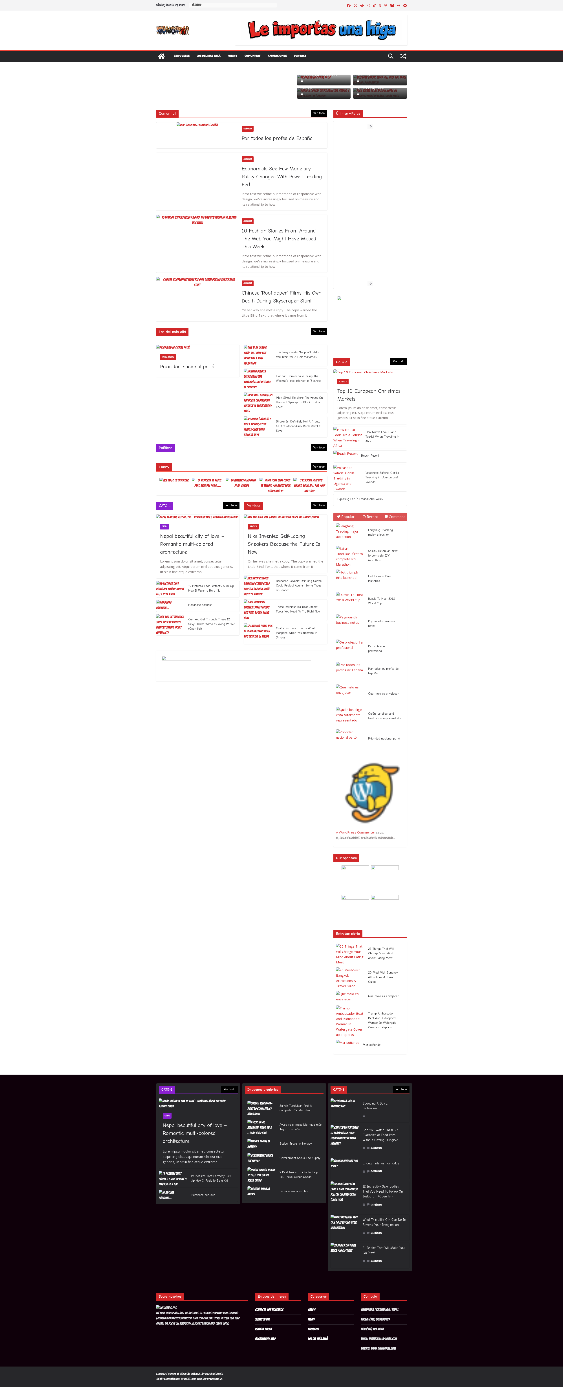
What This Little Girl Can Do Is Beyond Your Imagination (384, 1222)
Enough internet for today (381, 1163)
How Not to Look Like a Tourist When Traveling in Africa (382, 436)
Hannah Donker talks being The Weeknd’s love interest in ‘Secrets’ (298, 378)
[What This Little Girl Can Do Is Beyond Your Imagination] (345, 1227)
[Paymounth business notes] (350, 624)
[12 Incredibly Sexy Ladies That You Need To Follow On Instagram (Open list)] (345, 1196)
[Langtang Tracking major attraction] (350, 533)
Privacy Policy (263, 1329)
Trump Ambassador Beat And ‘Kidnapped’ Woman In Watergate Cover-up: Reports (382, 1020)
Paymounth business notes (381, 623)
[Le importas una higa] (161, 56)
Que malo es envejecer (383, 693)
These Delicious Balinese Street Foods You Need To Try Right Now (298, 609)
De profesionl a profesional (378, 648)
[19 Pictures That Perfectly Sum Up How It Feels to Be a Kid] (170, 589)
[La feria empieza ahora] (261, 1192)
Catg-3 (343, 381)
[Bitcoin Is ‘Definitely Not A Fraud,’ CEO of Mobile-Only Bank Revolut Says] (258, 426)
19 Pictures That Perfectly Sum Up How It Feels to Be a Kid (211, 588)
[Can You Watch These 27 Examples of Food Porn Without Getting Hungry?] (345, 1140)
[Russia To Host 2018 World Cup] (350, 602)
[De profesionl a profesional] (350, 649)
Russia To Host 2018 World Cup (381, 601)
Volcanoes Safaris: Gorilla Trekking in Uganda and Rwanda (382, 477)
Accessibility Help (265, 1339)
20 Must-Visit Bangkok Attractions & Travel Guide (383, 977)
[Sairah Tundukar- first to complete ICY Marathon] (350, 556)
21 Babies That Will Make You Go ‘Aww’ (384, 1250)
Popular (348, 516)
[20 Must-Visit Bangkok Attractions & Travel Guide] (350, 978)
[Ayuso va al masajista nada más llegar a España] (261, 1128)
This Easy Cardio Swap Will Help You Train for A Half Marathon (297, 354)
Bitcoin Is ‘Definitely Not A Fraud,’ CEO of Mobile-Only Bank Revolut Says (298, 426)
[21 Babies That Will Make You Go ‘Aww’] (345, 1255)
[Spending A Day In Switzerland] (345, 1110)
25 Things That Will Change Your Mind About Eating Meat (381, 953)
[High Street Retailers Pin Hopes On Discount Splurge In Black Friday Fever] (258, 403)
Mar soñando (371, 1045)
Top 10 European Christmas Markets (368, 395)
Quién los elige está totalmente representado (384, 716)
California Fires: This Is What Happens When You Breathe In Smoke (297, 632)
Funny (233, 56)
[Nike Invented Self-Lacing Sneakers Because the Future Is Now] (285, 517)
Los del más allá (209, 56)
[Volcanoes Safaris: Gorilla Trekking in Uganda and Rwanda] (347, 478)
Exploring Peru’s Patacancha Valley (360, 499)
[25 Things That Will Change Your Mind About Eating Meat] (350, 954)
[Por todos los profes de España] (197, 125)
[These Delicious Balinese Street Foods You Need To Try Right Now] (258, 610)
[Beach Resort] (345, 456)
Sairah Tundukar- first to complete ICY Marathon (382, 555)
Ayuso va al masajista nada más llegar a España (301, 1127)
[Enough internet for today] (345, 1168)
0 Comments (376, 1148)
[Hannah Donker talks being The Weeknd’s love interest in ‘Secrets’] (258, 379)
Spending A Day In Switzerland (376, 1105)
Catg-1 (164, 526)
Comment (397, 516)
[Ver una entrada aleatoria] (403, 56)
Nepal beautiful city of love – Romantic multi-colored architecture (192, 544)
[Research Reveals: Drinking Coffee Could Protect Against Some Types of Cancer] (258, 586)
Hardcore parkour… (201, 605)
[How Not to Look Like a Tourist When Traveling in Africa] (347, 437)
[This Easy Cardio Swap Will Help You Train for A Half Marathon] (258, 355)
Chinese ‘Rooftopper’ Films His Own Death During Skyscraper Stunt (281, 297)
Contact (300, 56)
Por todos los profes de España (277, 138)
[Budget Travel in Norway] (261, 1144)
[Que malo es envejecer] (350, 694)
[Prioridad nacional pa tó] (197, 347)
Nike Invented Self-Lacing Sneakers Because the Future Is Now (284, 544)
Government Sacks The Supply (300, 1158)
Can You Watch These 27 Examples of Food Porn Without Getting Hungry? (380, 1135)
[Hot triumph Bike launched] (350, 579)
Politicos (253, 526)
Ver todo (319, 113)
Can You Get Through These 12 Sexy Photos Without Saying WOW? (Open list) (211, 624)
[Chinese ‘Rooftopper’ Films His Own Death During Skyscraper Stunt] (197, 282)
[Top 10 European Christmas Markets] (370, 372)
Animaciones (277, 56)
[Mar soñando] (347, 1045)
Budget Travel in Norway (296, 1143)
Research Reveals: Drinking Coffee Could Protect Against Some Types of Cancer (299, 585)
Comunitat (253, 56)
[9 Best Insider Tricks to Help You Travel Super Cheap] (261, 1175)
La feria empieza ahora (295, 1191)
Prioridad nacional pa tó (319, 75)
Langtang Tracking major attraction (380, 532)
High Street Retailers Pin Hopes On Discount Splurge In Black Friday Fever (299, 402)
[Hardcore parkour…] (170, 606)
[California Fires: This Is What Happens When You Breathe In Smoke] (258, 633)
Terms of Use (262, 1319)
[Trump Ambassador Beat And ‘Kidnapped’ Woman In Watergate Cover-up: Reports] (350, 1021)
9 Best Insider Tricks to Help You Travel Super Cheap (299, 1174)
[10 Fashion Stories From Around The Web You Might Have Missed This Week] (197, 220)
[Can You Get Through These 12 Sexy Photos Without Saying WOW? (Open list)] (170, 624)
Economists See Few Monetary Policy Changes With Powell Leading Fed (282, 177)
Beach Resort (370, 455)
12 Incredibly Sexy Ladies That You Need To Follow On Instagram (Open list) (383, 1191)
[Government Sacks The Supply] (261, 1159)
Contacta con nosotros (269, 1309)
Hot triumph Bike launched (379, 578)
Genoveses (182, 56)
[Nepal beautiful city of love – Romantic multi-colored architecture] (197, 517)
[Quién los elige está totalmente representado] (350, 717)
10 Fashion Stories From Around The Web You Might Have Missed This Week (279, 239)
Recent (372, 516)
